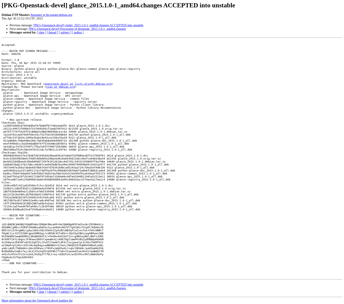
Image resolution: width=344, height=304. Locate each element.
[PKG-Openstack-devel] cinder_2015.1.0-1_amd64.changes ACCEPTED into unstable (88, 25)
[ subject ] (65, 32)
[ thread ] (52, 32)
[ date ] (41, 32)
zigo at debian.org (60, 86)
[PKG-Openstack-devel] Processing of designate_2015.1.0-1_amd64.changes (77, 28)
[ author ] (78, 32)
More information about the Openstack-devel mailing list (37, 300)
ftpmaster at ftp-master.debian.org (51, 15)
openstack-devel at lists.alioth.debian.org (78, 83)
